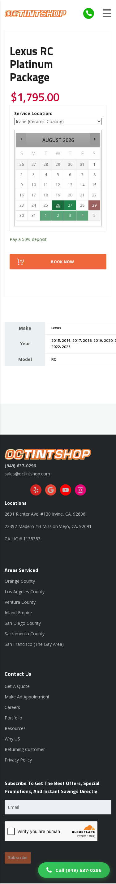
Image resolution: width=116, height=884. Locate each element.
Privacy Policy (18, 760)
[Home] (36, 13)
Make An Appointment (27, 697)
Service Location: (33, 113)
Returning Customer (25, 749)
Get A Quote (17, 686)
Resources (15, 728)
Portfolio (13, 718)
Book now (62, 262)
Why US (12, 739)
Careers (12, 707)
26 (58, 205)
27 (70, 205)
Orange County (20, 581)
